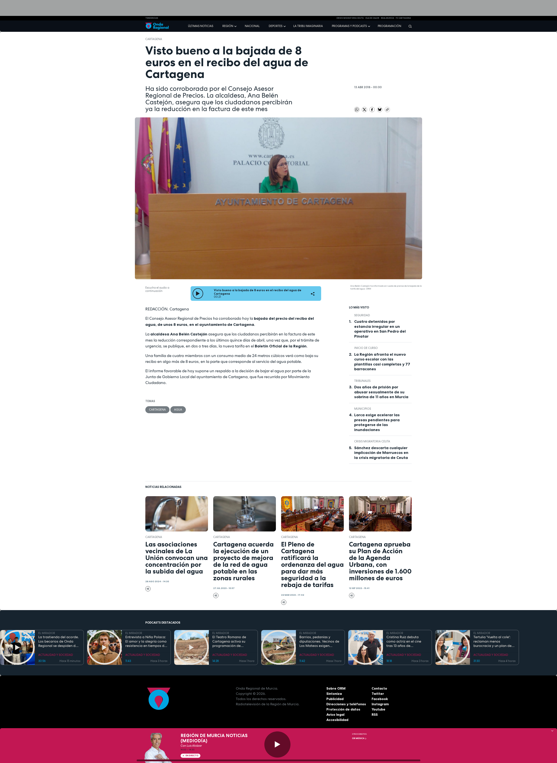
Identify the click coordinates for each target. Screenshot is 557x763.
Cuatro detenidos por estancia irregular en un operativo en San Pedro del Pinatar (380, 329)
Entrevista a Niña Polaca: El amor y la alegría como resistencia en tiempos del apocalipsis (146, 641)
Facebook (380, 699)
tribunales (362, 381)
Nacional (252, 26)
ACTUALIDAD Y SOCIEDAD (55, 655)
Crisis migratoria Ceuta (372, 441)
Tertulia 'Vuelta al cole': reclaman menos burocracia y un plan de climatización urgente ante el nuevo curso (492, 641)
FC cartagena (403, 18)
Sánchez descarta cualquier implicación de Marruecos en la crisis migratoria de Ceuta (381, 452)
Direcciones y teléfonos (346, 704)
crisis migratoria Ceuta (350, 18)
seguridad (362, 315)
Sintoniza (334, 693)
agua (178, 409)
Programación (389, 26)
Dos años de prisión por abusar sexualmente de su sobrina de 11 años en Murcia (381, 392)
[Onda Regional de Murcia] (157, 26)
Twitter (378, 693)
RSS (375, 714)
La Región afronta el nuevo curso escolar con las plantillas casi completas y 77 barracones (382, 362)
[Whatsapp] (356, 109)
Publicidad (335, 699)
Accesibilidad (337, 719)
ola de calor (372, 18)
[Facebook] (372, 109)
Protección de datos (343, 709)
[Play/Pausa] (277, 744)
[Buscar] (409, 26)
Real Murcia (387, 18)
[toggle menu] (236, 26)
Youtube (378, 709)
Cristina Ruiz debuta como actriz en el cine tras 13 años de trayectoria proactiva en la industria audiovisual (406, 641)
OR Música (358, 738)
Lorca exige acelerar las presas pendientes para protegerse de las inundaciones (377, 422)
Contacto (379, 688)
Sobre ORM (336, 688)
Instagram (380, 704)
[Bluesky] (380, 109)
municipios (362, 409)
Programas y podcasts (349, 26)
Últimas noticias (200, 26)
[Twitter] (365, 109)
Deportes (275, 26)
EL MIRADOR (46, 633)
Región (227, 26)
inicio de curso (366, 348)
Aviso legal (335, 714)
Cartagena (153, 39)
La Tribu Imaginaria (308, 26)
